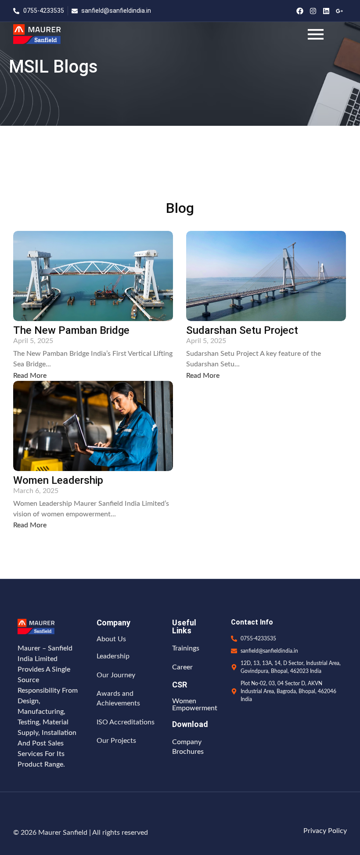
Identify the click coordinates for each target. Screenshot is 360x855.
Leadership (113, 656)
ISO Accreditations (126, 722)
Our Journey (116, 675)
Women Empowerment (194, 705)
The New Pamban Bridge (71, 330)
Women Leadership (58, 480)
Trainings (185, 648)
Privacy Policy (325, 830)
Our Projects (116, 740)
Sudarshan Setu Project (242, 330)
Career (182, 667)
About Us (111, 639)
